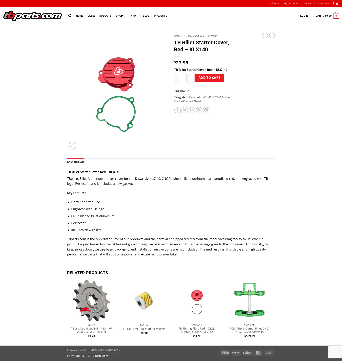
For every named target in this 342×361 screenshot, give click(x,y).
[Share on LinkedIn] (206, 110)
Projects (160, 15)
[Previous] (67, 312)
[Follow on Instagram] (337, 3)
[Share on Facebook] (177, 110)
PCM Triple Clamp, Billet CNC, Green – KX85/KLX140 (249, 330)
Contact (308, 3)
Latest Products (99, 15)
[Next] (274, 312)
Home (79, 15)
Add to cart (209, 77)
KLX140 (213, 36)
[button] (69, 16)
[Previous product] (272, 35)
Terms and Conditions (104, 349)
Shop (119, 15)
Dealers (272, 3)
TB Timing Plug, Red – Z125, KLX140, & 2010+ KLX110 (197, 330)
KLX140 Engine (221, 97)
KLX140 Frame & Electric (188, 101)
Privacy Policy (77, 349)
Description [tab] (75, 162)
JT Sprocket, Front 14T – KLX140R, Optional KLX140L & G (91, 330)
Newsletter (323, 3)
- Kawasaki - (195, 36)
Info (133, 15)
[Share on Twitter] (184, 110)
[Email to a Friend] (192, 110)
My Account (290, 3)
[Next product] (265, 35)
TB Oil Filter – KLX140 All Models (144, 329)
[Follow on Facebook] (333, 3)
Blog (146, 15)
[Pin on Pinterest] (199, 110)
